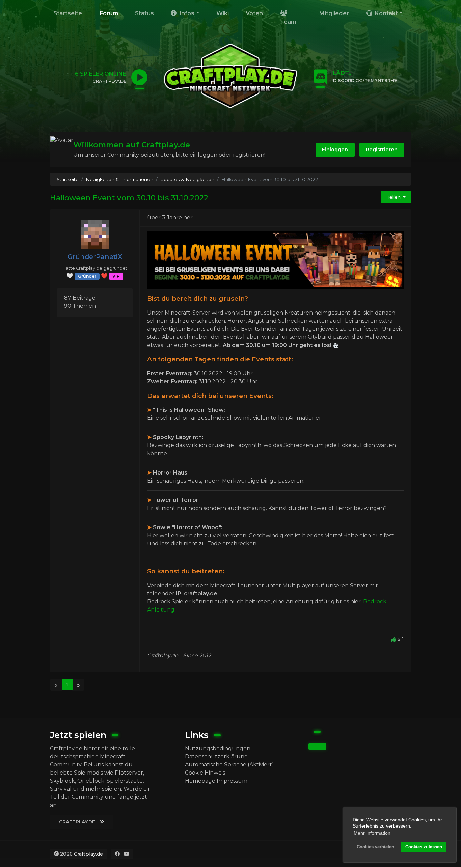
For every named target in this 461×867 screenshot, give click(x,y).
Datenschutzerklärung (216, 756)
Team (288, 21)
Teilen (394, 197)
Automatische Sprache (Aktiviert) (229, 764)
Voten (254, 13)
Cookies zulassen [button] (423, 847)
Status (144, 13)
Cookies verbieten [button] (375, 847)
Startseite (67, 13)
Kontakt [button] (385, 13)
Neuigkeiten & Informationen (119, 179)
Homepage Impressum (216, 781)
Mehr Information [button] (372, 833)
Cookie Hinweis (205, 772)
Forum (108, 13)
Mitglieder (334, 13)
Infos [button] (186, 13)
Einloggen (335, 149)
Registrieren (382, 149)
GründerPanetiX (94, 256)
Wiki (222, 13)
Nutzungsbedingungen (217, 748)
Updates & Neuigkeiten (187, 179)
